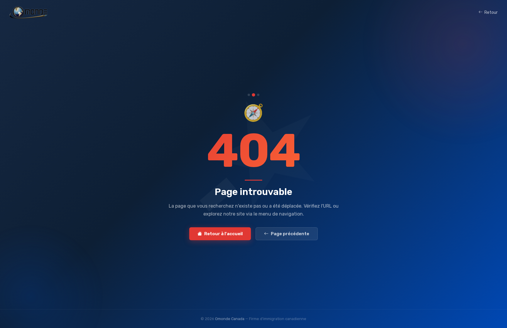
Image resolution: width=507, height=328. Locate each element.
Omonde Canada (229, 319)
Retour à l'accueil (223, 233)
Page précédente (290, 233)
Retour (491, 12)
